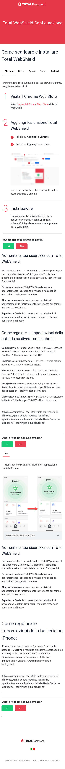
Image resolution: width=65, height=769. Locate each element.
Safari (43, 71)
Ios (6, 453)
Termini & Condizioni (50, 760)
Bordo (21, 71)
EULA (35, 760)
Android (55, 71)
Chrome (9, 71)
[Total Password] (32, 4)
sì (9, 246)
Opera (32, 71)
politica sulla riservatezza (17, 760)
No (22, 246)
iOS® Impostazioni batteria (20, 535)
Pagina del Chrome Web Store (33, 104)
